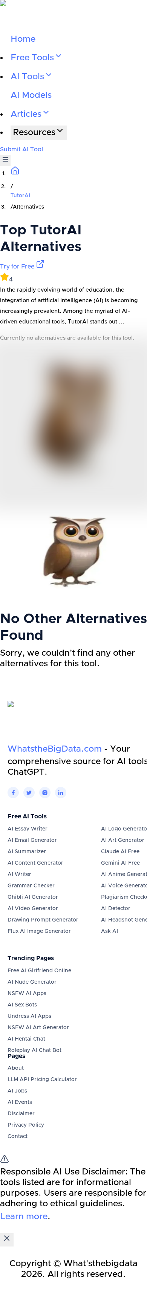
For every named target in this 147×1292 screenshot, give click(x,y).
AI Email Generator (32, 840)
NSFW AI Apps (27, 993)
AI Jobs (17, 1091)
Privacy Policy (26, 1125)
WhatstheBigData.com (55, 749)
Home (23, 39)
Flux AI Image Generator (39, 931)
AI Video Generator (33, 908)
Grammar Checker (31, 886)
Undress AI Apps (29, 1016)
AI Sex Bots (22, 1005)
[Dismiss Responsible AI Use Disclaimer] (7, 1239)
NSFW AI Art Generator (38, 1027)
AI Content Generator (35, 863)
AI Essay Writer (27, 829)
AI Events (20, 1102)
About (16, 1068)
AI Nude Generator (32, 982)
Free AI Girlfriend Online (39, 970)
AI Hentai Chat (26, 1039)
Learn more (23, 1216)
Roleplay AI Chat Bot (34, 1050)
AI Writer (19, 874)
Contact (18, 1136)
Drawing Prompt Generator (43, 920)
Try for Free (18, 267)
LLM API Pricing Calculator (42, 1079)
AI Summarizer (27, 851)
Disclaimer (21, 1113)
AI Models (31, 95)
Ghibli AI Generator (33, 897)
